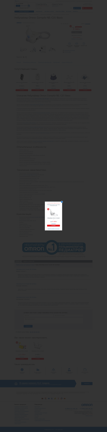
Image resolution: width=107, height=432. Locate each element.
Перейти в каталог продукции (53, 228)
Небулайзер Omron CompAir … (53, 218)
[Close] (62, 202)
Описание (53, 223)
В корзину (53, 225)
